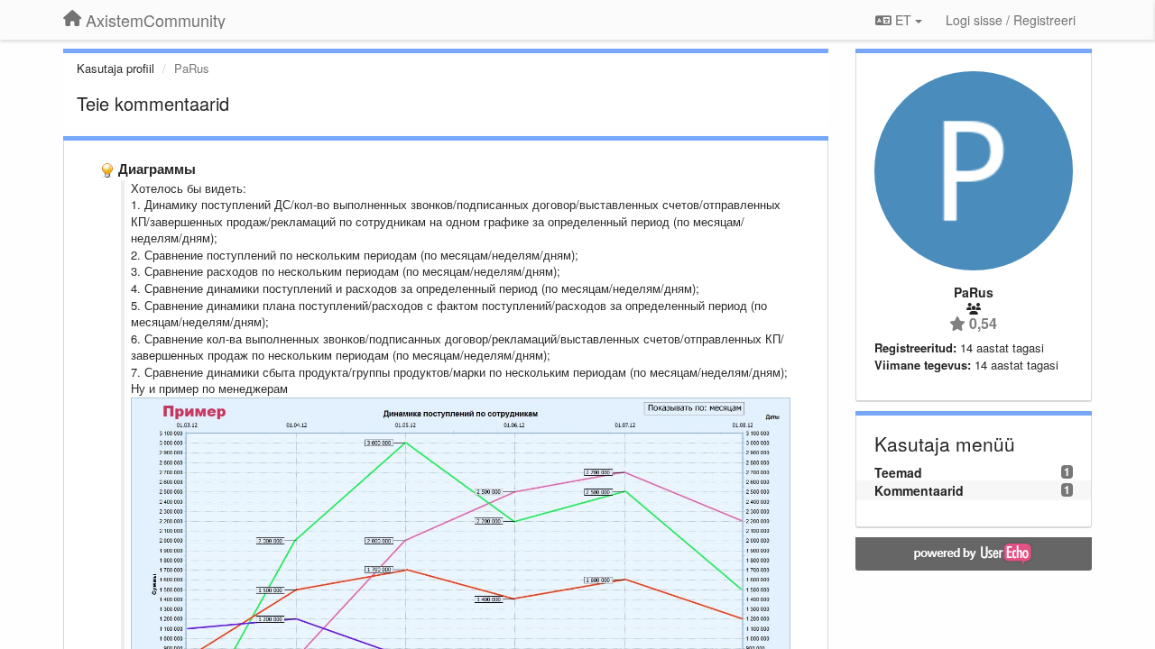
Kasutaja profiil (115, 68)
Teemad (898, 472)
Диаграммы (157, 168)
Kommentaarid (919, 490)
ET (903, 20)
